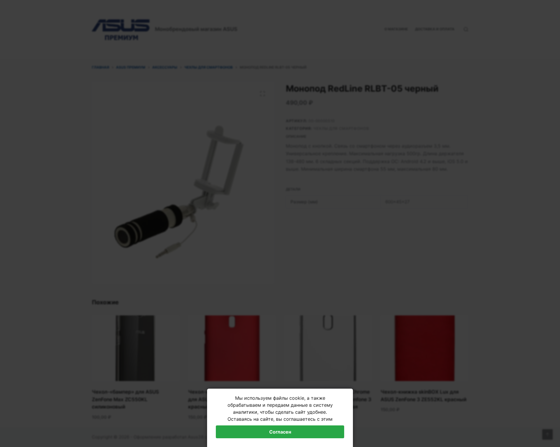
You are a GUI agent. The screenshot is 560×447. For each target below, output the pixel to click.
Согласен (280, 432)
